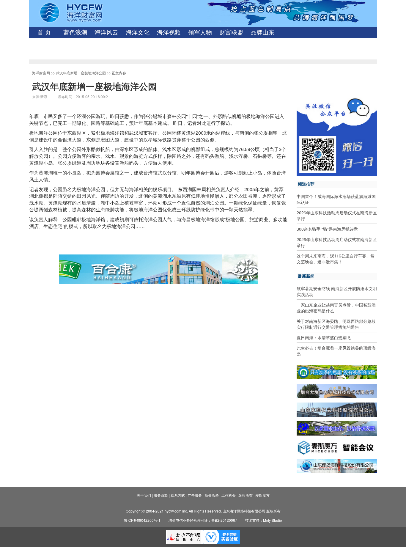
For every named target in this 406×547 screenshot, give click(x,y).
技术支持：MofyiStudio (263, 520)
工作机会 (228, 495)
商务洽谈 (211, 495)
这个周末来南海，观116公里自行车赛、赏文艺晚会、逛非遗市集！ (335, 259)
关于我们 (144, 495)
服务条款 (161, 495)
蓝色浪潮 (75, 32)
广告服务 (195, 495)
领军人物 (200, 32)
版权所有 (245, 495)
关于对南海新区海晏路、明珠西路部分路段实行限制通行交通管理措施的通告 (336, 324)
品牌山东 (262, 32)
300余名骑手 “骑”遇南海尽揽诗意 (327, 229)
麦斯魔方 (262, 495)
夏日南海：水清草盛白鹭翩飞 (324, 337)
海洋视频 (169, 32)
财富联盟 (231, 32)
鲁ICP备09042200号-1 (142, 520)
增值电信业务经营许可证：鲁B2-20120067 (203, 520)
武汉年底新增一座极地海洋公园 (81, 72)
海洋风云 (106, 32)
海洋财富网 (41, 72)
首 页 (44, 32)
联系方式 (178, 495)
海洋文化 (138, 32)
